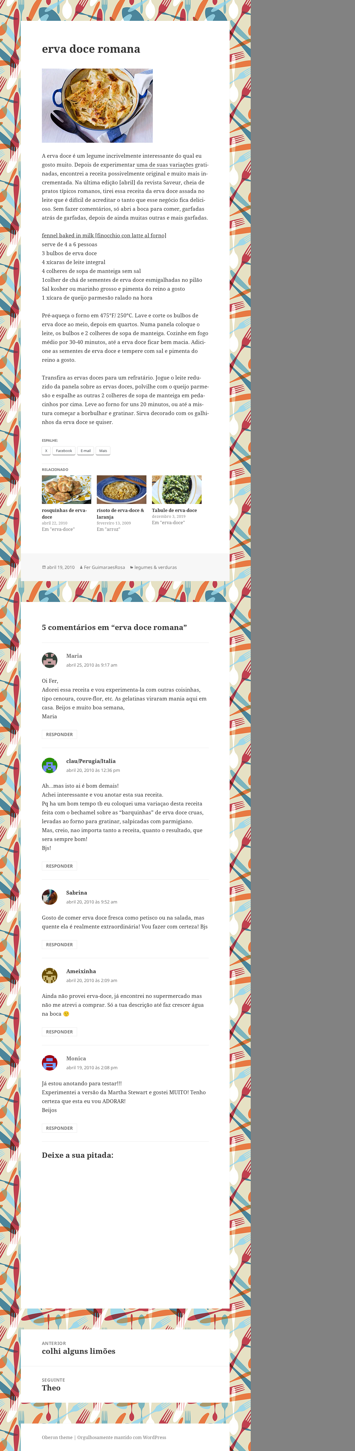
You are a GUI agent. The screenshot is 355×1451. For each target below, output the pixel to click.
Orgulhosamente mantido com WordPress (121, 1437)
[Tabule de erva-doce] (177, 489)
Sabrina (76, 892)
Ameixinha (81, 971)
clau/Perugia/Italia (91, 761)
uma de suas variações (164, 164)
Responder (59, 734)
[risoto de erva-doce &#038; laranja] (121, 489)
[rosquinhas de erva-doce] (67, 489)
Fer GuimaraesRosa (104, 567)
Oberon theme (57, 1437)
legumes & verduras (156, 567)
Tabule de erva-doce (174, 510)
